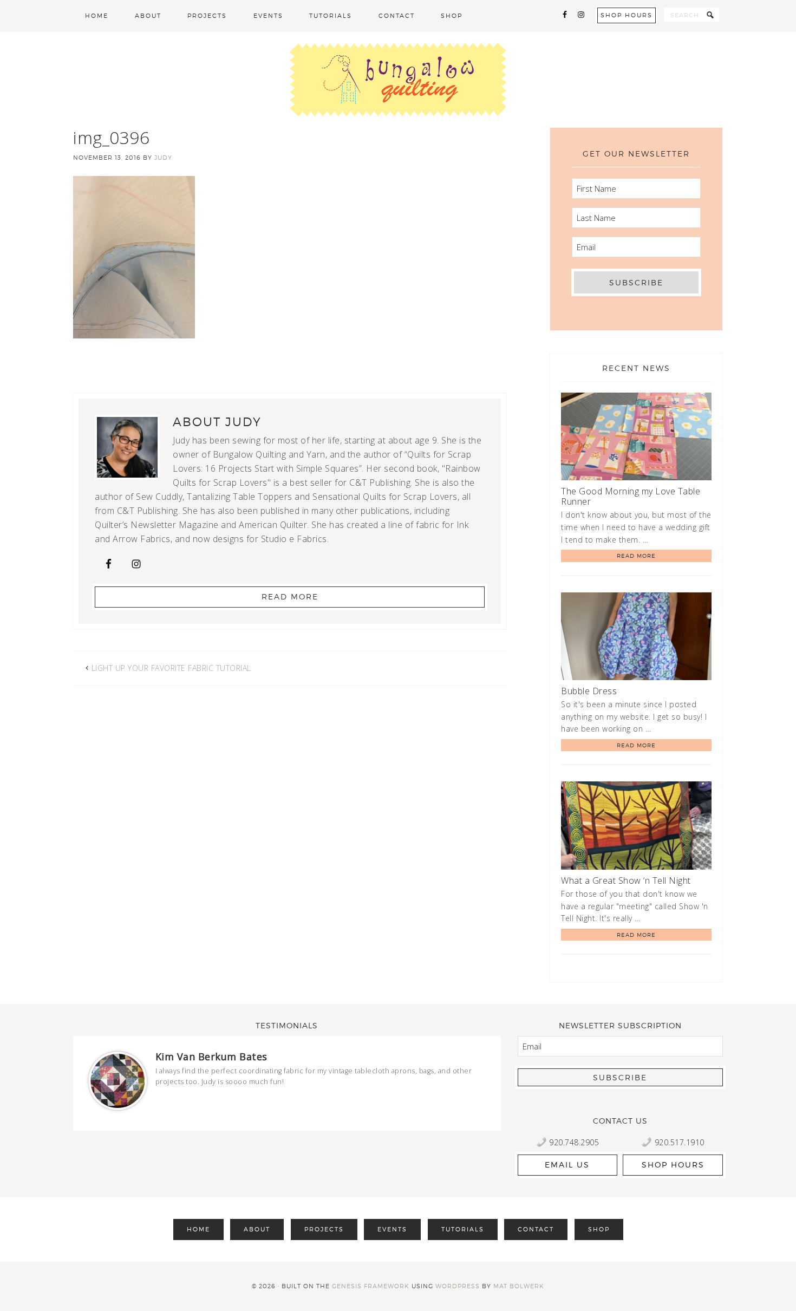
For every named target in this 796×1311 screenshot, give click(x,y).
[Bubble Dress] (636, 638)
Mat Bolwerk (518, 1286)
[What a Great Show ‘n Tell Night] (636, 827)
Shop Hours (627, 15)
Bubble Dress (589, 691)
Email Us (567, 1164)
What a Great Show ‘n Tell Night (626, 880)
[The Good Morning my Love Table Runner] (636, 438)
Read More (290, 596)
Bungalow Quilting (398, 79)
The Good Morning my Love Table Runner (630, 496)
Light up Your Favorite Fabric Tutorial (171, 668)
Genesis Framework (370, 1286)
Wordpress (457, 1286)
